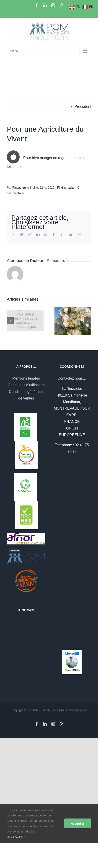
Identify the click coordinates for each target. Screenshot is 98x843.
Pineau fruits (20, 187)
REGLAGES (15, 837)
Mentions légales (26, 378)
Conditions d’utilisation (26, 385)
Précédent (83, 107)
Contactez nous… (71, 378)
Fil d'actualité (66, 187)
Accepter (78, 823)
